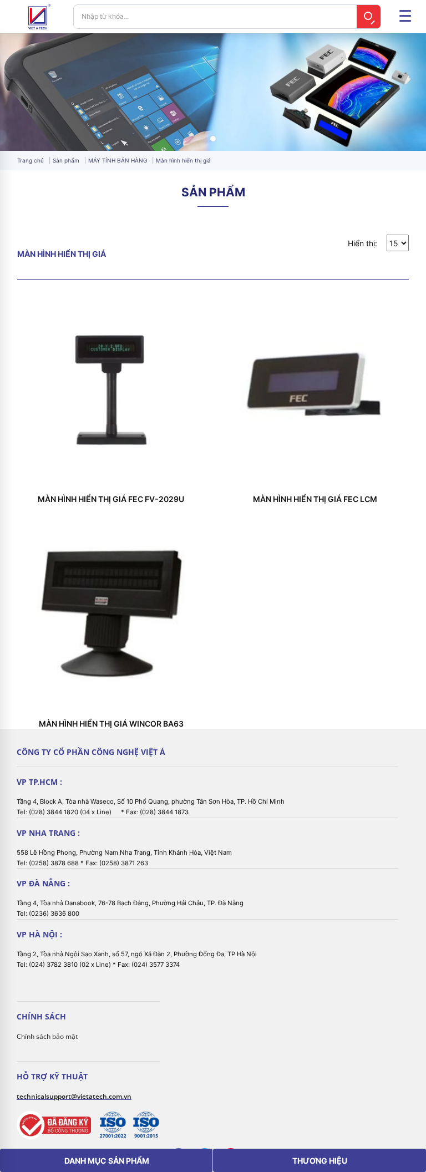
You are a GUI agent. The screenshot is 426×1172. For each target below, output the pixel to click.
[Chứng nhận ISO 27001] (112, 1125)
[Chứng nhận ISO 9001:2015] (146, 1125)
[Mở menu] (405, 16)
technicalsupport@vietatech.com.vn (74, 1096)
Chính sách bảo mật (47, 1036)
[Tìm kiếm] (369, 16)
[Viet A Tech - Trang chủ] (39, 16)
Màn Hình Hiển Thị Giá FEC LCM (315, 499)
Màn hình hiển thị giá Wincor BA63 (111, 723)
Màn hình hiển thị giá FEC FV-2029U (111, 499)
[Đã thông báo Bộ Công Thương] (54, 1125)
